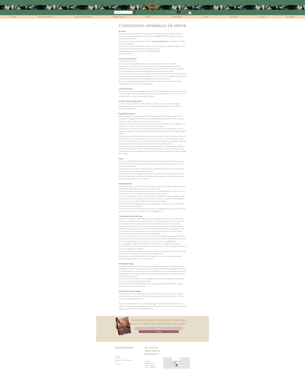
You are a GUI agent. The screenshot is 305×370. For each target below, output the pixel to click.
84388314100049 (161, 36)
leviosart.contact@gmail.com (160, 41)
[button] (189, 12)
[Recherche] (134, 12)
